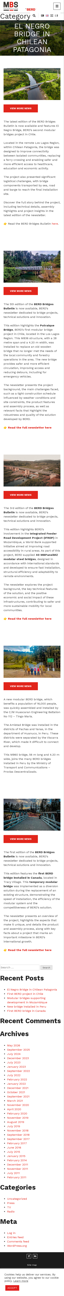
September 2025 (18, 1049)
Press (11, 1203)
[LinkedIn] (35, 1256)
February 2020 (17, 1113)
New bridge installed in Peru (26, 1006)
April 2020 (14, 1109)
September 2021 (18, 1096)
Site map (32, 1265)
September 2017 (18, 1139)
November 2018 (17, 1130)
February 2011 (16, 1177)
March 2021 (15, 1100)
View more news (20, 108)
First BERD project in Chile (25, 993)
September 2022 (18, 1071)
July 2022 (13, 1075)
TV (9, 1207)
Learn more (20, 1281)
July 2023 (13, 1062)
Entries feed (15, 1237)
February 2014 (17, 1160)
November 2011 (17, 1168)
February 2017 (17, 1143)
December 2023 (18, 1058)
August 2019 (15, 1122)
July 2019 (13, 1126)
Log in (11, 1233)
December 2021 (17, 1088)
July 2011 (13, 1173)
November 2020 (18, 1105)
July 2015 (13, 1151)
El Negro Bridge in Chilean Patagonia (32, 989)
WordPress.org (17, 1245)
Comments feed (18, 1241)
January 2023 (16, 1066)
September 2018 (18, 1134)
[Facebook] (29, 1256)
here (55, 223)
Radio (11, 1211)
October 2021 (16, 1092)
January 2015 (16, 1156)
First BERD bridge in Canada (26, 1011)
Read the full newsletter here (30, 427)
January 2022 (16, 1083)
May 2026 (13, 1045)
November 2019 (17, 1117)
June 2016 (14, 1147)
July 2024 (14, 1054)
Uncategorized (17, 1198)
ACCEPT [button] (12, 1288)
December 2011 (17, 1164)
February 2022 (17, 1079)
